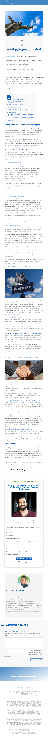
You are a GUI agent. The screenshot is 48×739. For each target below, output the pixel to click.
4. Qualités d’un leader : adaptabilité (16, 106)
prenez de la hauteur (37, 219)
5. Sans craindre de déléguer (15, 107)
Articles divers (12, 56)
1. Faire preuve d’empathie (14, 101)
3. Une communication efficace (15, 104)
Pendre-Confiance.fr (16, 733)
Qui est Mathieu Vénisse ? (16, 615)
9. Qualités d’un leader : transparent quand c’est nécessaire (21, 114)
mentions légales (24, 698)
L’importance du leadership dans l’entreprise (22, 98)
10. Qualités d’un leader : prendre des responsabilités (20, 115)
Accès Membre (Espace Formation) (30, 696)
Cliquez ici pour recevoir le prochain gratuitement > (15, 66)
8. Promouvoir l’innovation (14, 112)
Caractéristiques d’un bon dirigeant (20, 99)
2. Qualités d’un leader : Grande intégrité (17, 102)
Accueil (7, 56)
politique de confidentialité (28, 699)
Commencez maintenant (24, 559)
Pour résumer (10, 120)
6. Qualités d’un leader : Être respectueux (17, 109)
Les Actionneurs (28, 732)
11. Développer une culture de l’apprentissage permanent (21, 117)
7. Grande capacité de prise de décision (17, 111)
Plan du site (24, 694)
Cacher (25, 95)
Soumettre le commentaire (37, 659)
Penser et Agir (34, 732)
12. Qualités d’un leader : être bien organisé (18, 119)
